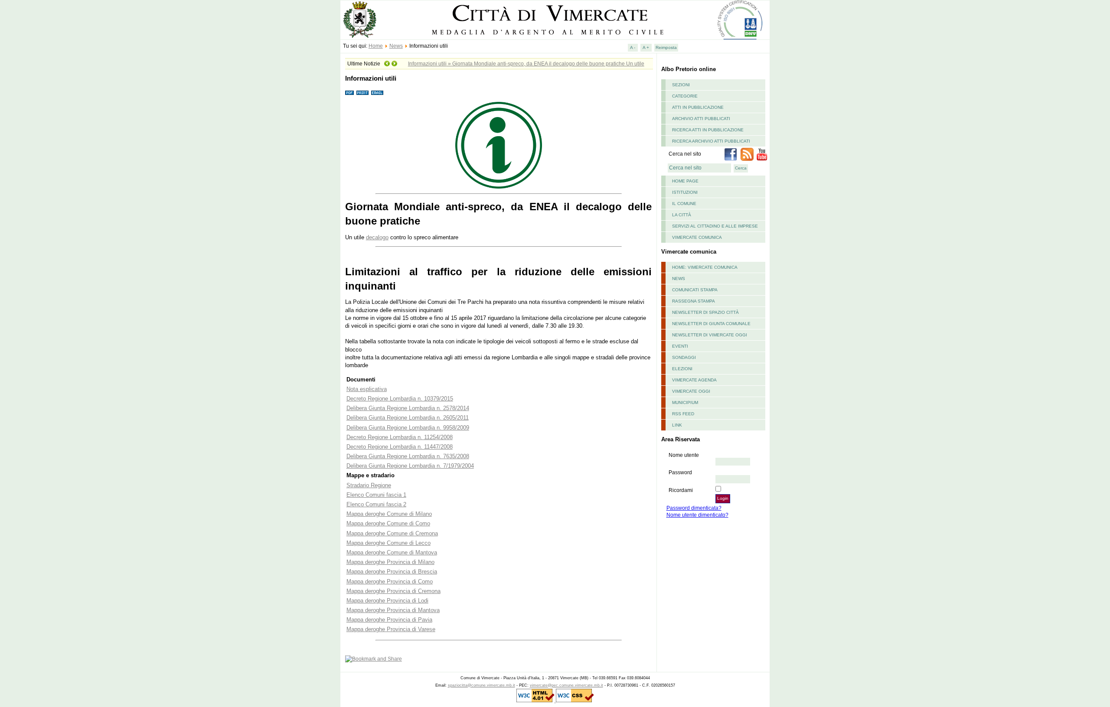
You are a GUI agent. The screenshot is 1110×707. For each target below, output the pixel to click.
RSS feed (683, 413)
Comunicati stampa (695, 289)
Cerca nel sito (685, 153)
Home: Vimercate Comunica (705, 267)
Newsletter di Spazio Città (705, 312)
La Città (681, 214)
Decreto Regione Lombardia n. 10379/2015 (399, 398)
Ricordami (681, 490)
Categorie (685, 96)
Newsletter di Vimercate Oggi (709, 334)
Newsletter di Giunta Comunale (711, 323)
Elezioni (682, 368)
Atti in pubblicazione (698, 107)
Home (376, 46)
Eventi (680, 346)
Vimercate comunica (697, 237)
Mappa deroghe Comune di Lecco (388, 543)
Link (677, 425)
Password (680, 472)
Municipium (685, 402)
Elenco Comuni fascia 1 (376, 495)
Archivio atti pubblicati (701, 118)
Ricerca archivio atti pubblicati (711, 141)
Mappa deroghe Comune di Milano (389, 514)
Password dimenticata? (694, 508)
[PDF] (349, 93)
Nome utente (684, 455)
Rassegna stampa (693, 301)
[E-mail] (377, 93)
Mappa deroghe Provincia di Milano (390, 562)
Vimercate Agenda (694, 380)
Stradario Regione (368, 485)
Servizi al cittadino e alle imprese (715, 226)
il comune (684, 203)
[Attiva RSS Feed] (747, 159)
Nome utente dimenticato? (697, 515)
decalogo (377, 237)
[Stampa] (362, 93)
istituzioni (685, 192)
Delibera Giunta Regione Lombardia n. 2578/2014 (407, 408)
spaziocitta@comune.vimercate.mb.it (481, 685)
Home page (685, 181)
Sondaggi (684, 357)
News (396, 46)
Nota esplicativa (366, 389)
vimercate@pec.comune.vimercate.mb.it (566, 685)
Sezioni (681, 84)
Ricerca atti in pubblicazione (708, 129)
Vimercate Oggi (691, 391)
